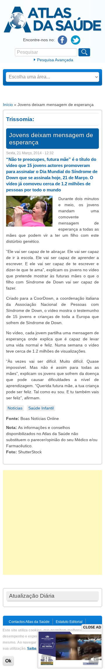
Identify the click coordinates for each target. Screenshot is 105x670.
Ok (8, 660)
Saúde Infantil (41, 408)
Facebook (62, 40)
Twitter (76, 40)
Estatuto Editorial (69, 622)
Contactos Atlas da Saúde (29, 622)
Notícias (15, 408)
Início (8, 104)
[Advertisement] (52, 522)
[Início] (52, 32)
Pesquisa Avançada (55, 60)
